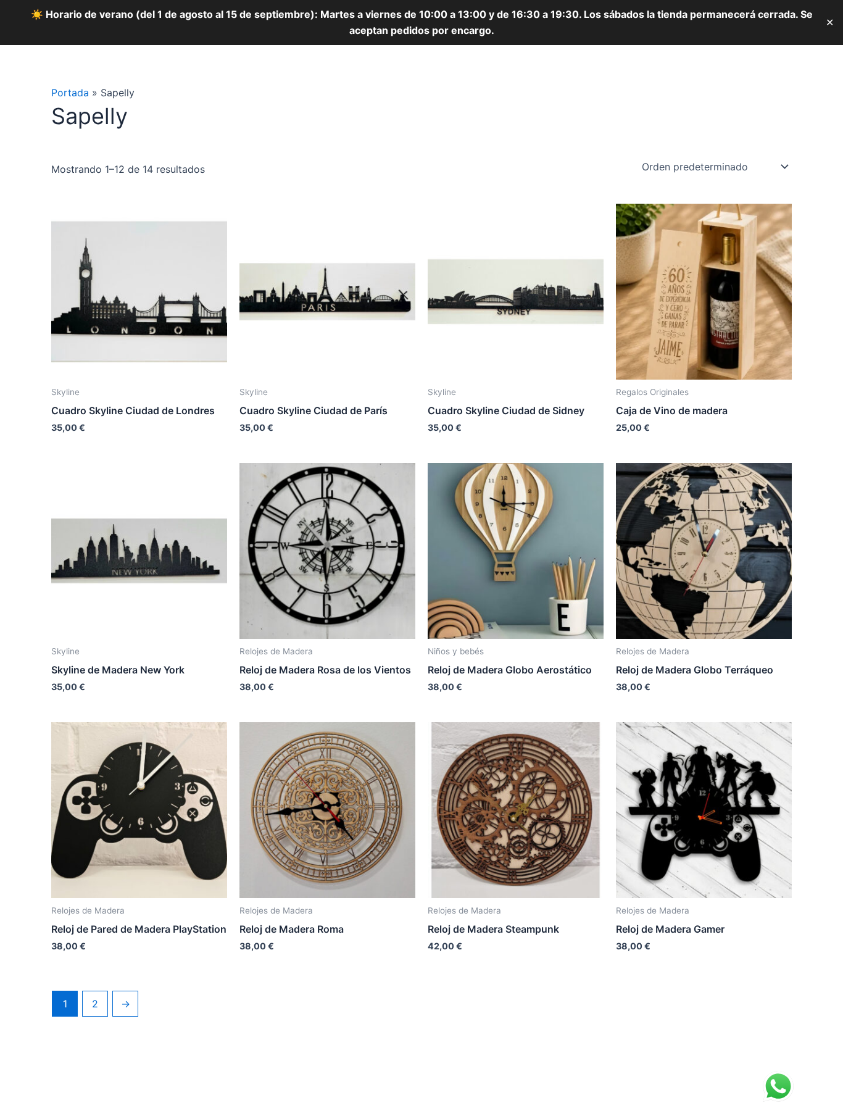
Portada (70, 92)
